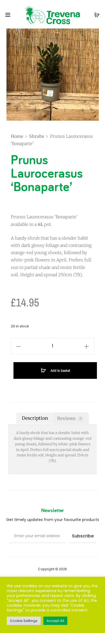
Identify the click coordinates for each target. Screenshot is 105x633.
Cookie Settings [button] (23, 620)
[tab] (34, 418)
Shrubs (36, 136)
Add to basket (60, 370)
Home (17, 136)
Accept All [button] (55, 620)
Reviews (69, 418)
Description (35, 418)
